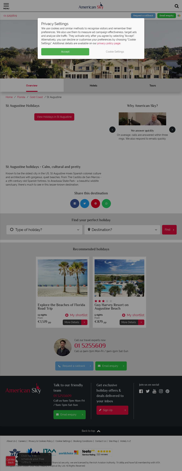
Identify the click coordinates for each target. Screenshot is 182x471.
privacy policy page (108, 43)
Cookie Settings (115, 51)
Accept (65, 51)
